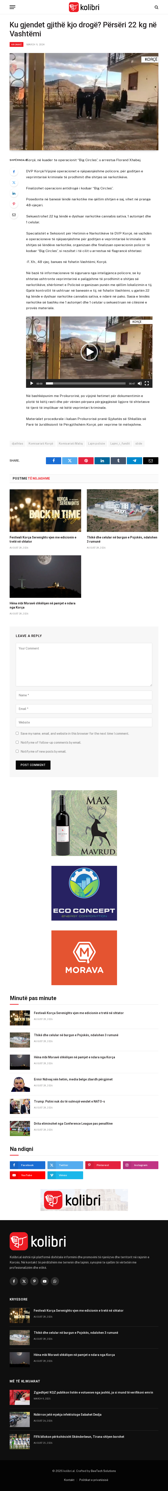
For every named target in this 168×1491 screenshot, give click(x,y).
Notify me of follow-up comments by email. (51, 742)
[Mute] (140, 383)
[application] (89, 352)
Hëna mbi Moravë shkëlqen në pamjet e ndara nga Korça (42, 605)
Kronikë (16, 44)
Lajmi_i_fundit (120, 443)
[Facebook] (14, 172)
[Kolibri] (84, 7)
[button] (89, 352)
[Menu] (12, 7)
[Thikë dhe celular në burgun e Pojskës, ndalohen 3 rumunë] (122, 510)
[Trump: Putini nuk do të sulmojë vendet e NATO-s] (20, 1106)
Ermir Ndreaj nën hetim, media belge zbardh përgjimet (73, 1079)
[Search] (156, 7)
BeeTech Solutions (103, 1471)
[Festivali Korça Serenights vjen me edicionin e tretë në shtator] (45, 510)
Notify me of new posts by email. (43, 751)
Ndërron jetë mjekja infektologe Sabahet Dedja (68, 1414)
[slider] (86, 383)
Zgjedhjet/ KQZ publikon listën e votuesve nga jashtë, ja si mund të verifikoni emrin (93, 1392)
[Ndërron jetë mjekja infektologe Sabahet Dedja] (20, 1419)
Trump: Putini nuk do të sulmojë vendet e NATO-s (69, 1101)
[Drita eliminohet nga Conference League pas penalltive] (20, 1128)
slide (138, 443)
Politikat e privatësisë (93, 1480)
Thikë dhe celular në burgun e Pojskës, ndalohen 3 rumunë (122, 539)
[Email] (14, 214)
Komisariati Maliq (71, 443)
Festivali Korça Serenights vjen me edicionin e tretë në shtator (43, 539)
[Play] (32, 383)
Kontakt (69, 1480)
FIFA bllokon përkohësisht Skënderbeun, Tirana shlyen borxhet (79, 1436)
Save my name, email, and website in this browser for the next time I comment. (75, 733)
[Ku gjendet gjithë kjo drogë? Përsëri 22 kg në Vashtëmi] (84, 101)
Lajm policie (96, 443)
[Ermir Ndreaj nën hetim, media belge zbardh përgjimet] (20, 1084)
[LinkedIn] (14, 193)
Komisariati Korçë (41, 443)
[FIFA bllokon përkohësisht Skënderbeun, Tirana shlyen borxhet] (20, 1441)
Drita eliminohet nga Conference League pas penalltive (73, 1123)
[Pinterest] (14, 204)
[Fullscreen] (147, 383)
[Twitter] (14, 182)
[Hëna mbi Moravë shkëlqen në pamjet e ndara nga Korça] (45, 576)
